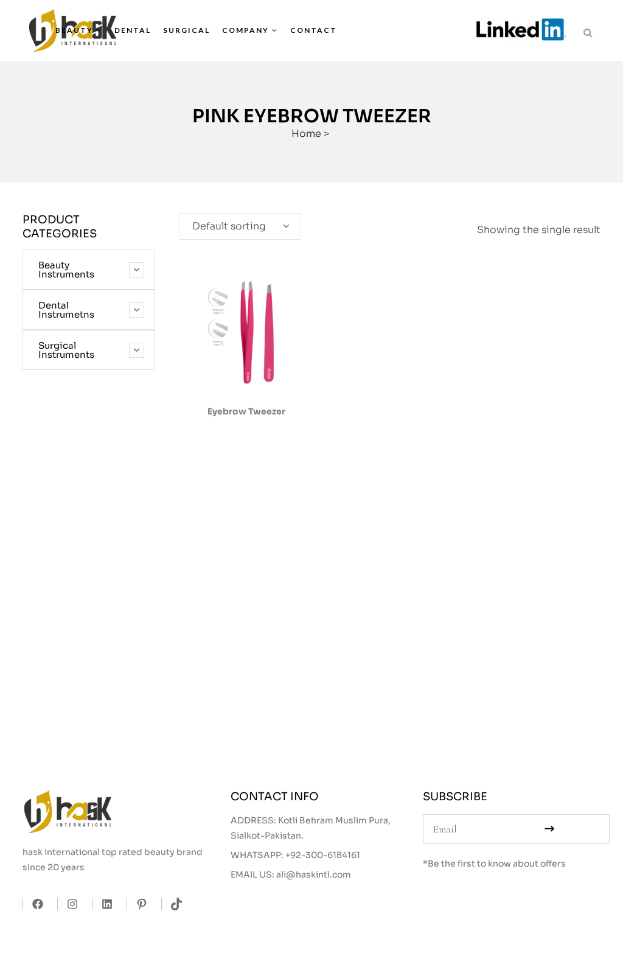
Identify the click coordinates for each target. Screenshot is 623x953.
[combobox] (240, 226)
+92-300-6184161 (322, 855)
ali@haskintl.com (313, 874)
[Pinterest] (138, 904)
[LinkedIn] (104, 904)
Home (306, 133)
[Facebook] (34, 904)
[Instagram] (69, 904)
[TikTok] (173, 904)
